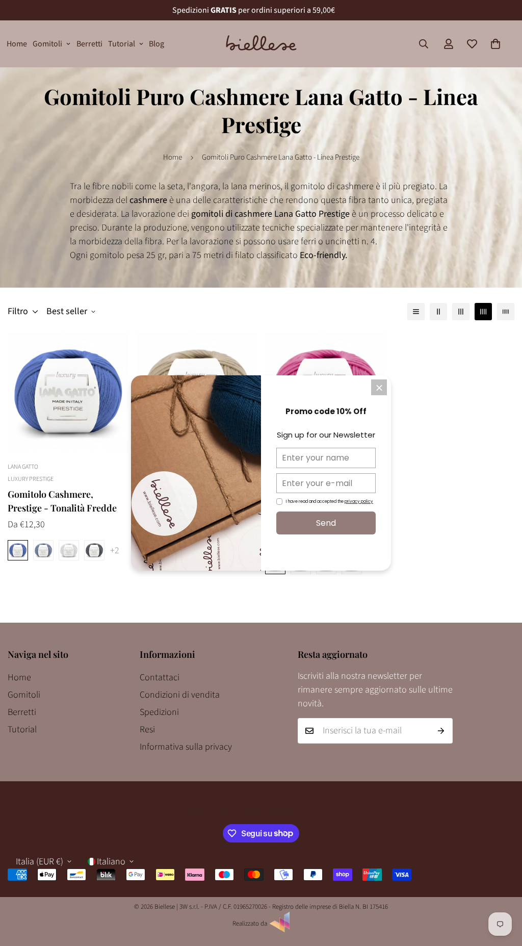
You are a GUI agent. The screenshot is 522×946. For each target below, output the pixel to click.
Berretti (89, 43)
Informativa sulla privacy (186, 746)
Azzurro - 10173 (43, 550)
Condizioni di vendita (180, 694)
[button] (495, 44)
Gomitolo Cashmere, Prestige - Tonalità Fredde (62, 501)
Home (17, 43)
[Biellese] (261, 43)
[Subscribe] (441, 731)
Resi (147, 729)
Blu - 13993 (18, 550)
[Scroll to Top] (502, 890)
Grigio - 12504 (69, 550)
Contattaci (159, 677)
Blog (156, 43)
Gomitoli (47, 43)
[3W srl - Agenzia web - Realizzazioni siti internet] (280, 930)
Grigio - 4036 (94, 550)
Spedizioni (159, 712)
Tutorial (121, 43)
